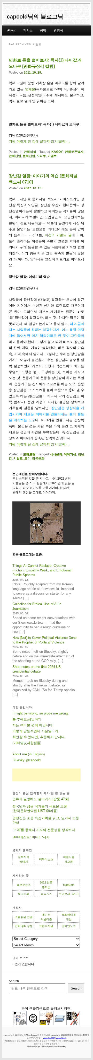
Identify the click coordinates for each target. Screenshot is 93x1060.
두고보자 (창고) (69, 893)
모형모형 (29, 454)
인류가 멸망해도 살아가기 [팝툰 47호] (40, 799)
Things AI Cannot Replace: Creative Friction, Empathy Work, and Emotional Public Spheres (41, 570)
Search (14, 981)
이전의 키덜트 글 (58, 235)
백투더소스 (46, 859)
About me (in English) (28, 754)
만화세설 (30, 152)
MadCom (68, 884)
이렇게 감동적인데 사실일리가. (35, 731)
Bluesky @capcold (26, 760)
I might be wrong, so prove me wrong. (40, 713)
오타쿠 (41, 156)
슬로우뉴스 (24, 884)
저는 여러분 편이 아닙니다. (32, 725)
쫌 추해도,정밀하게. (27, 719)
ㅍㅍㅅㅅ (46, 893)
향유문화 (38, 458)
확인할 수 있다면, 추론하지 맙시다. (39, 737)
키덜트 (52, 156)
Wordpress (31, 1035)
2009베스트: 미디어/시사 (31, 837)
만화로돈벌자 (74, 152)
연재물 (30, 89)
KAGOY (57, 152)
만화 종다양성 (24, 926)
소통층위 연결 (24, 916)
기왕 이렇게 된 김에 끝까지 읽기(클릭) (40, 141)
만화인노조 (68, 926)
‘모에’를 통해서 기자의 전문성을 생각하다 (43, 830)
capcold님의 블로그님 (35, 16)
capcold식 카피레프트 (61, 1035)
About (11, 30)
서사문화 (56, 454)
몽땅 (43, 30)
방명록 (58, 30)
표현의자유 (46, 926)
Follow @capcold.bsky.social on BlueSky (46, 1046)
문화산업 (29, 156)
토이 (27, 458)
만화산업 (15, 156)
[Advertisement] (46, 774)
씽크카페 (23, 893)
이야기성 (70, 454)
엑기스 (28, 30)
